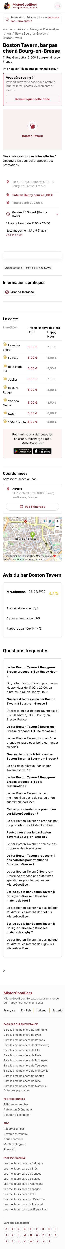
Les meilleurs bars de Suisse (22, 1178)
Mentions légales (14, 1144)
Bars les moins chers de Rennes (24, 1040)
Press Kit (9, 1149)
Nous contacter (13, 1139)
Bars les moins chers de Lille (22, 1050)
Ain (9, 33)
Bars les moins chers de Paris (23, 1055)
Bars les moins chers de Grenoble (25, 1029)
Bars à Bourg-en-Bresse (30, 33)
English (26, 1010)
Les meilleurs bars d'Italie (20, 1194)
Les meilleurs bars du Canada (22, 1173)
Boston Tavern (12, 38)
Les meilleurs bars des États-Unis (25, 1209)
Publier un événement (18, 1109)
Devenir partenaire (16, 1134)
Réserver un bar (14, 1128)
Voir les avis (14, 235)
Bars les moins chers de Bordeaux (25, 1060)
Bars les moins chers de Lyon (22, 1034)
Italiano (42, 1010)
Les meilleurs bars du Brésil (21, 1168)
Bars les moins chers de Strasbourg (26, 1045)
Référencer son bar (16, 1104)
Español (58, 1010)
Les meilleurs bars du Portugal (23, 1204)
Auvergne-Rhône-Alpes (44, 29)
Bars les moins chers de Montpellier (27, 1070)
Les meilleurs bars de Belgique (23, 1163)
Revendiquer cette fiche (32, 99)
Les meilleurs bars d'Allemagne (23, 1183)
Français (9, 1010)
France (21, 29)
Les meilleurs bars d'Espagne (22, 1189)
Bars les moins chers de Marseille (25, 1086)
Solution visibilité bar (17, 1114)
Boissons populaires (17, 1090)
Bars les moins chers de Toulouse (25, 1065)
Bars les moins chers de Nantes (24, 1076)
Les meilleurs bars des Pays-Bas (24, 1199)
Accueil (7, 29)
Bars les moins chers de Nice (22, 1081)
